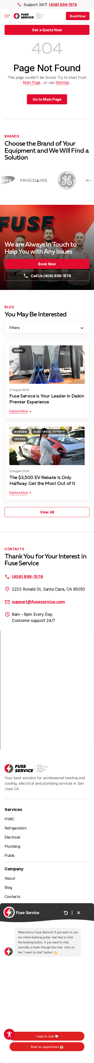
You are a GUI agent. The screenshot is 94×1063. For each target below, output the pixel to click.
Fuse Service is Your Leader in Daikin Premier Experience (46, 399)
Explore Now (18, 411)
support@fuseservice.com (38, 601)
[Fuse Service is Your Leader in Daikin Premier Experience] (47, 364)
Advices (20, 431)
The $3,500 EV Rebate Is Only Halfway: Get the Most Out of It (42, 480)
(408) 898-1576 (63, 4)
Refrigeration (16, 828)
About (10, 878)
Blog (8, 887)
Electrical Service (49, 431)
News (18, 350)
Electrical (12, 837)
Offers (20, 439)
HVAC (9, 819)
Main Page (31, 82)
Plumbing (12, 846)
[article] (29, 180)
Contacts (12, 896)
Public (10, 855)
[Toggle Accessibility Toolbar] (9, 1034)
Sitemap (62, 82)
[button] (77, 16)
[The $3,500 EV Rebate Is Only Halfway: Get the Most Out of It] (47, 446)
